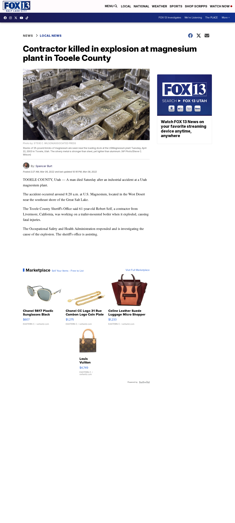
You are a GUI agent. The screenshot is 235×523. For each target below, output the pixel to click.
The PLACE (211, 17)
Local (126, 6)
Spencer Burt (43, 166)
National (141, 6)
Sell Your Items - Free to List (68, 271)
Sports (176, 6)
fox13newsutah (6, 17)
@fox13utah (28, 17)
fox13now (11, 17)
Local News (51, 35)
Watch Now (220, 6)
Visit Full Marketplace (138, 270)
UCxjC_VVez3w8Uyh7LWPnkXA (22, 17)
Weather (159, 6)
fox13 (16, 17)
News (28, 35)
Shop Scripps (196, 6)
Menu (109, 6)
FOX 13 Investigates (170, 17)
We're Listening (193, 17)
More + (226, 17)
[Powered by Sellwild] (144, 382)
